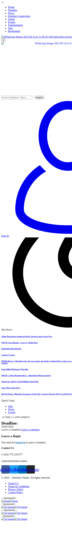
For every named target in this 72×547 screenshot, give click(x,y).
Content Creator (8, 355)
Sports (11, 19)
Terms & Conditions (18, 486)
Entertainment (15, 25)
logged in (20, 442)
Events (11, 412)
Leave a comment (30, 429)
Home (11, 7)
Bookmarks (14, 31)
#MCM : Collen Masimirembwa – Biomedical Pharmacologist (26, 375)
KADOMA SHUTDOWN (11, 349)
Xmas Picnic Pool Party (11, 388)
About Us (13, 483)
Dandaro (12, 10)
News (11, 409)
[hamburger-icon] (2, 2)
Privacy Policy (15, 489)
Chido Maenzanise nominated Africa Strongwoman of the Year (26, 336)
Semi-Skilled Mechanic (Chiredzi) (14, 369)
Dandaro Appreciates (19, 16)
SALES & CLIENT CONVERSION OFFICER (19, 382)
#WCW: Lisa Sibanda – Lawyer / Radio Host (19, 343)
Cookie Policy (15, 492)
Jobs (10, 406)
